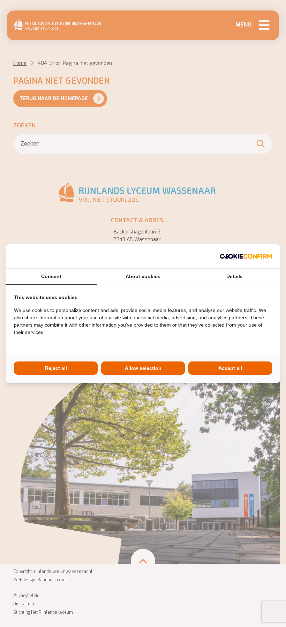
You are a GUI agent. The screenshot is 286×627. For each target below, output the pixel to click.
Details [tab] (234, 276)
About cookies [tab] (143, 276)
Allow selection (143, 368)
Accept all (230, 368)
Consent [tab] (51, 276)
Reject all (56, 368)
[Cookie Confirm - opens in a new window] (246, 256)
